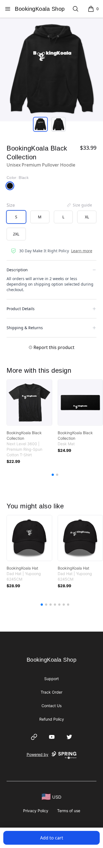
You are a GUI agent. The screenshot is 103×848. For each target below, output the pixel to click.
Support (51, 678)
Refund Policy (51, 719)
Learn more (81, 250)
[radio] (16, 217)
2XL (16, 234)
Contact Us (51, 705)
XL (87, 216)
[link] (29, 402)
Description (17, 269)
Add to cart (51, 838)
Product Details (21, 308)
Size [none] (11, 205)
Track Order (51, 692)
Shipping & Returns (25, 327)
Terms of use (68, 810)
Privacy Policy (35, 810)
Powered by (37, 754)
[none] (79, 205)
